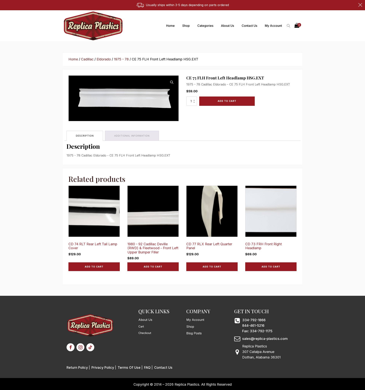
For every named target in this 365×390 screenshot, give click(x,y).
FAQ (147, 367)
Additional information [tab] (132, 135)
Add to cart (227, 101)
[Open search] (288, 26)
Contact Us (249, 26)
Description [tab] (85, 135)
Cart (141, 326)
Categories (205, 26)
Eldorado (104, 59)
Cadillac (87, 59)
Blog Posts (194, 333)
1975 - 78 (121, 59)
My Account (273, 26)
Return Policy (77, 367)
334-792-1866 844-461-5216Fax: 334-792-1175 (257, 325)
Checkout (144, 333)
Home (170, 26)
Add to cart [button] (94, 266)
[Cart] (297, 26)
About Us (227, 26)
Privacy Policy (102, 367)
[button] (297, 26)
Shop (186, 26)
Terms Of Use (129, 367)
